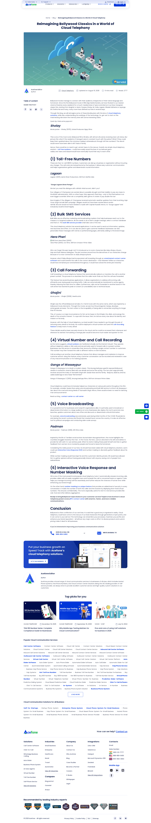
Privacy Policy (69, 819)
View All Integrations (95, 775)
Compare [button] (50, 776)
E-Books (69, 775)
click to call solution (52, 685)
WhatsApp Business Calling (31, 755)
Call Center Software (31, 746)
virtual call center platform (110, 659)
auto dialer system (46, 662)
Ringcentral (49, 781)
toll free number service (104, 676)
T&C (89, 819)
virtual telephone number (58, 679)
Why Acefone (71, 754)
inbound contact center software (112, 653)
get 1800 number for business (81, 676)
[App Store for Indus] (111, 775)
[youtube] (125, 818)
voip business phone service (86, 669)
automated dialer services (86, 666)
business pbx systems (54, 689)
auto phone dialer (62, 662)
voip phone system (107, 669)
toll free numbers (64, 149)
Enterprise (48, 750)
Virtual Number (29, 773)
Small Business (50, 746)
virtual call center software (62, 659)
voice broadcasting (67, 416)
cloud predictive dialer (78, 682)
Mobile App (114, 765)
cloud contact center (41, 649)
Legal (68, 784)
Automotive (49, 767)
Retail (47, 758)
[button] (31, 2)
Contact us (121, 731)
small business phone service (57, 715)
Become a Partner (72, 767)
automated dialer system (41, 666)
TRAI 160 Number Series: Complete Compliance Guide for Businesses (38, 629)
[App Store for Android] (117, 770)
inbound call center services (58, 653)
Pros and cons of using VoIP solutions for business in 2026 (110, 629)
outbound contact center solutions (90, 656)
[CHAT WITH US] (146, 417)
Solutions (60, 4)
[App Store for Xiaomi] (123, 770)
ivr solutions (91, 685)
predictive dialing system (33, 682)
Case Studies (71, 762)
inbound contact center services (84, 653)
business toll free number (84, 672)
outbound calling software (63, 656)
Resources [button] (73, 4)
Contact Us (70, 750)
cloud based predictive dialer (55, 682)
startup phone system (49, 708)
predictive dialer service (98, 682)
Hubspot (91, 754)
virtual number (39, 679)
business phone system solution (76, 689)
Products (48, 4)
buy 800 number (45, 676)
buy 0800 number (60, 676)
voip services (104, 666)
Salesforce (92, 750)
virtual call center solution (86, 659)
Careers (69, 771)
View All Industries (51, 771)
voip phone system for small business (61, 711)
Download (110, 2)
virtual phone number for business (85, 679)
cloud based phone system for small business (96, 711)
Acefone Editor (48, 573)
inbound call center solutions (34, 653)
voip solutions (122, 669)
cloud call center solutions (62, 649)
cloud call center (73, 646)
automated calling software (64, 666)
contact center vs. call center (72, 396)
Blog (54, 18)
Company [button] (85, 4)
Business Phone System (32, 765)
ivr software (79, 685)
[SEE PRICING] (146, 405)
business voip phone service (36, 669)
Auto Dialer (28, 760)
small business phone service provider (86, 715)
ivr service (103, 685)
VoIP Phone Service (30, 782)
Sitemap (96, 819)
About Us (69, 746)
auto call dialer (100, 662)
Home (48, 18)
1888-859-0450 (61, 534)
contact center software (53, 646)
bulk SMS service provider (72, 223)
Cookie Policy (80, 819)
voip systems (31, 672)
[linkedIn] (120, 818)
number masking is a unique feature (78, 486)
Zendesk (91, 762)
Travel (47, 762)
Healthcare (49, 754)
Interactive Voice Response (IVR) (70, 450)
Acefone (32, 818)
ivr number (114, 685)
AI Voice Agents (29, 769)
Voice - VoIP (99, 624)
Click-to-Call (28, 750)
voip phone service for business (61, 669)
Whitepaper (70, 779)
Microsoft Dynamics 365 (96, 758)
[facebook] (115, 818)
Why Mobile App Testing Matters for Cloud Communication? (74, 629)
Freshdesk (91, 767)
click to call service (33, 685)
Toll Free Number (30, 777)
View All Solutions (30, 786)
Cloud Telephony (68, 91)
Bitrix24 (90, 771)
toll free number (66, 672)
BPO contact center (77, 499)
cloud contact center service (86, 649)
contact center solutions (92, 646)
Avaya (47, 790)
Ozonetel (48, 785)
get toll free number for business (109, 672)
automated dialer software (82, 662)
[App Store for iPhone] (111, 770)
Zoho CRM (91, 746)
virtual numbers (73, 344)
